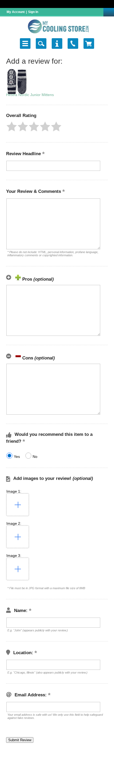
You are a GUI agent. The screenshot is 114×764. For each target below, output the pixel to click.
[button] (11, 126)
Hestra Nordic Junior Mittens (30, 95)
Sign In (33, 12)
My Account (16, 12)
